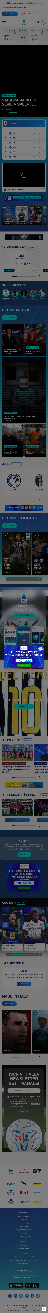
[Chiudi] (40, 649)
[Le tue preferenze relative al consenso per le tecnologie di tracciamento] (44, 1309)
